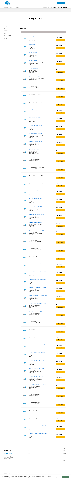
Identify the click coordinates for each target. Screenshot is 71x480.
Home (9, 10)
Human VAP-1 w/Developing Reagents (35, 141)
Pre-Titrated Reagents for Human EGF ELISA (36, 230)
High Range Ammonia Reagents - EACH (35, 109)
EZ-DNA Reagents (32, 36)
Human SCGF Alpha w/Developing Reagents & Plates (38, 295)
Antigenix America (37, 143)
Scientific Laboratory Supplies (39, 62)
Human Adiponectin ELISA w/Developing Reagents (37, 279)
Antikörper (6, 26)
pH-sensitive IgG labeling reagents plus (35, 190)
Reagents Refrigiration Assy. (33, 68)
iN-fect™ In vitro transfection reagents (35, 222)
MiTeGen (35, 86)
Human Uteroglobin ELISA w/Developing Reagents (37, 287)
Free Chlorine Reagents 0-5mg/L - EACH (36, 165)
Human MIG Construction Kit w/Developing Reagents (38, 384)
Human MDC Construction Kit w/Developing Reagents (38, 425)
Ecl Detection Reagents (33, 60)
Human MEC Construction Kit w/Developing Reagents (38, 433)
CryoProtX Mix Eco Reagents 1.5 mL (35, 117)
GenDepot (35, 264)
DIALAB (35, 70)
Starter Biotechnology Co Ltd (39, 175)
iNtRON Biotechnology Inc (38, 224)
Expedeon (35, 151)
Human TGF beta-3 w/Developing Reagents (36, 214)
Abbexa (35, 321)
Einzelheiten (60, 39)
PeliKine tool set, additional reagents (35, 125)
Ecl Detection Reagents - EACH (34, 76)
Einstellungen (57, 477)
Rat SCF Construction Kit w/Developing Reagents (37, 311)
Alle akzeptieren (65, 477)
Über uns (6, 7)
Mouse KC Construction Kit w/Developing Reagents (37, 344)
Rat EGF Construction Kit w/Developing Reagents (37, 303)
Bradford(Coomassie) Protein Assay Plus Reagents (37, 271)
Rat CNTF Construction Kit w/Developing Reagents (37, 352)
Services (17, 7)
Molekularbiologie (14, 10)
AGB (28, 450)
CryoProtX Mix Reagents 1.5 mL (34, 84)
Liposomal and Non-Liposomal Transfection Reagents (38, 319)
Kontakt (11, 7)
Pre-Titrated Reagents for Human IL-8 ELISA (36, 360)
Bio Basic (35, 37)
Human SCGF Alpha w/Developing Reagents (36, 157)
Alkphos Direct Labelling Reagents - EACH (36, 133)
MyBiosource (36, 232)
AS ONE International (37, 94)
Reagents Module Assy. (33, 52)
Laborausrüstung (7, 35)
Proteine (6, 30)
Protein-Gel (6, 38)
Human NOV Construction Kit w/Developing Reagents (38, 392)
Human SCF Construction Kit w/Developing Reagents (38, 400)
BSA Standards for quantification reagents (36, 149)
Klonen (5, 33)
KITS (5, 28)
